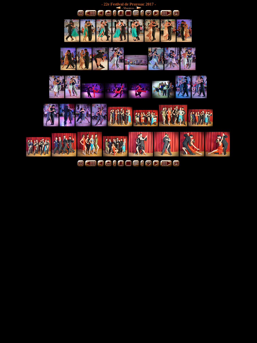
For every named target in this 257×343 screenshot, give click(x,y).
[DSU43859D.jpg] (163, 97)
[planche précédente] (91, 16)
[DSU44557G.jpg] (120, 125)
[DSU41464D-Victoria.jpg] (68, 69)
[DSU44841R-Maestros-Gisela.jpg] (192, 155)
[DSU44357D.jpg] (67, 125)
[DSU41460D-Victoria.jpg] (184, 40)
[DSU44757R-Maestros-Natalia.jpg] (140, 155)
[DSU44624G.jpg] (38, 155)
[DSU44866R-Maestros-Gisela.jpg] (217, 155)
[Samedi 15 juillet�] (138, 8)
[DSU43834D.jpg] (116, 97)
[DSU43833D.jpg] (92, 97)
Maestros (128, 8)
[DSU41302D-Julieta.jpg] (71, 40)
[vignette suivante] (156, 16)
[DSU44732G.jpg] (115, 155)
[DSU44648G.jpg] (64, 155)
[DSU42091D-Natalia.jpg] (171, 69)
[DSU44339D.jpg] (199, 97)
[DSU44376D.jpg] (83, 125)
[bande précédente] (108, 16)
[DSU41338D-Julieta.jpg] (136, 40)
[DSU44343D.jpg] (50, 125)
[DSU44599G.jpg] (200, 125)
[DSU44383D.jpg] (99, 125)
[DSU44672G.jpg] (89, 155)
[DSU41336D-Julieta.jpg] (119, 40)
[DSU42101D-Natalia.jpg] (188, 69)
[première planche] (81, 16)
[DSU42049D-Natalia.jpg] (116, 69)
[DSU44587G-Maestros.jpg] (173, 125)
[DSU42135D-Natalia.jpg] (72, 97)
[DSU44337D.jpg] (183, 97)
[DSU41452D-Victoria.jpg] (152, 40)
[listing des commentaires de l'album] (136, 16)
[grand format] (128, 16)
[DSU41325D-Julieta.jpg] (103, 40)
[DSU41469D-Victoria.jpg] (84, 69)
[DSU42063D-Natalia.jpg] (136, 69)
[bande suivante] (148, 16)
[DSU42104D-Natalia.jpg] (56, 97)
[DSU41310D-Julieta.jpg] (87, 40)
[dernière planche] (176, 16)
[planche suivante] (166, 16)
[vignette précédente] (101, 16)
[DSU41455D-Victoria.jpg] (168, 40)
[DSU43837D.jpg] (139, 97)
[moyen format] (121, 16)
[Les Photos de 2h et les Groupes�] (119, 8)
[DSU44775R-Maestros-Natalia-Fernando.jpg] (166, 155)
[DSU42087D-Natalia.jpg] (155, 69)
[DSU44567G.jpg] (145, 125)
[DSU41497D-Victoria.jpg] (100, 69)
